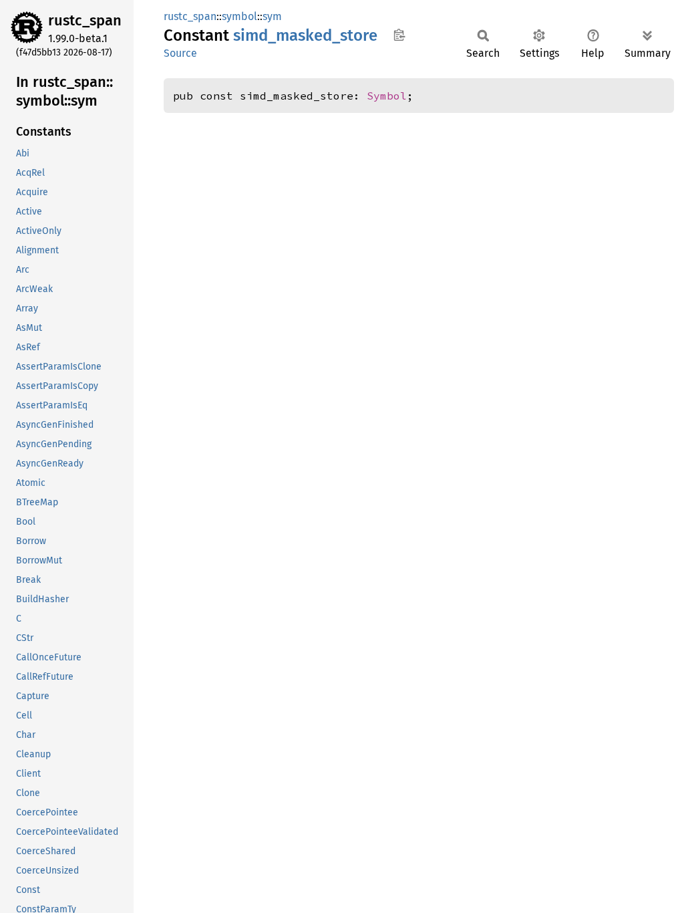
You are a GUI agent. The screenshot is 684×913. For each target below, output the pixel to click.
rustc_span (85, 20)
